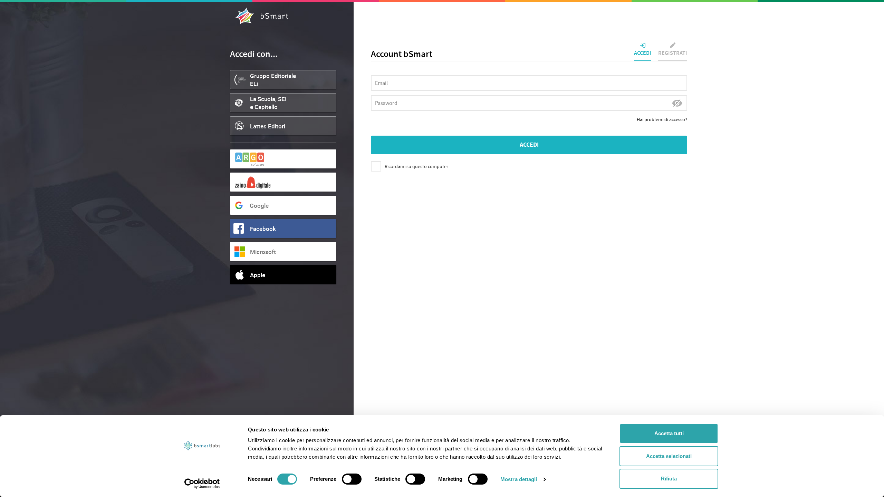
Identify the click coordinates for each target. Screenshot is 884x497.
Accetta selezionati (669, 456)
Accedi (642, 53)
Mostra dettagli (518, 479)
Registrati (672, 53)
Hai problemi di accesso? (662, 120)
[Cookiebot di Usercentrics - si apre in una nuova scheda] (202, 483)
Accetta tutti (669, 433)
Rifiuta (669, 478)
